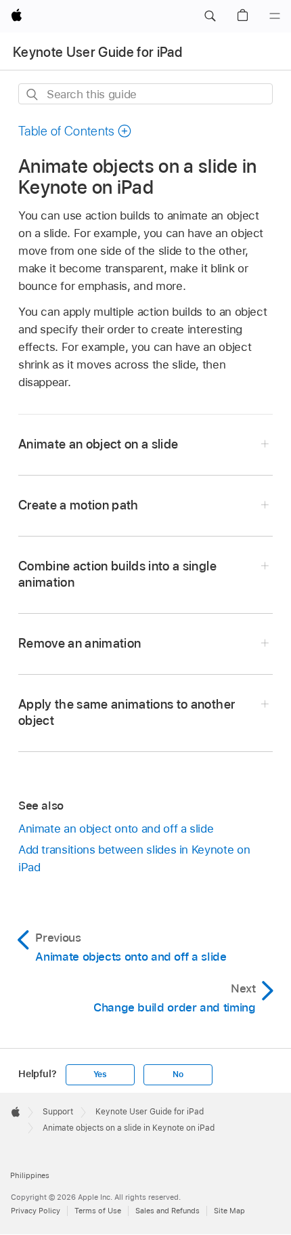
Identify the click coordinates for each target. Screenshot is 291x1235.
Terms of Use (97, 1210)
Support (58, 1111)
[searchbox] (145, 93)
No (178, 1074)
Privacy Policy (35, 1210)
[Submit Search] (33, 94)
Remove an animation (79, 643)
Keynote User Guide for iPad (97, 52)
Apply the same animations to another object (126, 712)
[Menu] (275, 16)
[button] (210, 16)
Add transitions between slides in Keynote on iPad (134, 858)
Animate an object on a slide (98, 444)
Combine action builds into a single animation (117, 574)
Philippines (29, 1175)
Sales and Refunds (167, 1210)
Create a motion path (78, 505)
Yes (100, 1074)
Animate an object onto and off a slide (115, 828)
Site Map (229, 1210)
